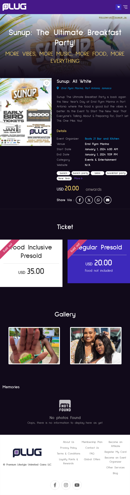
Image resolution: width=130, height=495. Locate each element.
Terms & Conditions (68, 453)
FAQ (92, 453)
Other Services (115, 467)
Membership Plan (92, 442)
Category (63, 159)
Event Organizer (68, 138)
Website (62, 165)
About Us (68, 442)
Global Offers (92, 459)
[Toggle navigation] (124, 7)
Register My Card (115, 451)
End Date (63, 154)
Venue (61, 144)
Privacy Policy (68, 447)
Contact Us (92, 447)
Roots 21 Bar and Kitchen (102, 138)
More (76, 178)
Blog (115, 473)
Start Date (64, 149)
